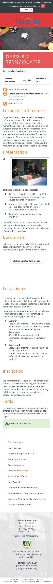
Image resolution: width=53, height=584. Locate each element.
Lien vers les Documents (28, 261)
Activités (27, 80)
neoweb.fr (48, 581)
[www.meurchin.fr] (26, 20)
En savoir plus (26, 10)
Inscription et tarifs (40, 80)
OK (43, 6)
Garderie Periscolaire (10, 80)
